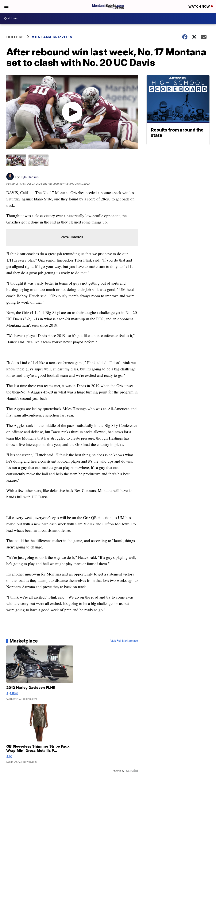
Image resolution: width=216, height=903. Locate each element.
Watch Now (199, 6)
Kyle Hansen (30, 177)
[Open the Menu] (6, 6)
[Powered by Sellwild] (132, 770)
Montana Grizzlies (51, 37)
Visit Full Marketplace (124, 640)
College (15, 37)
